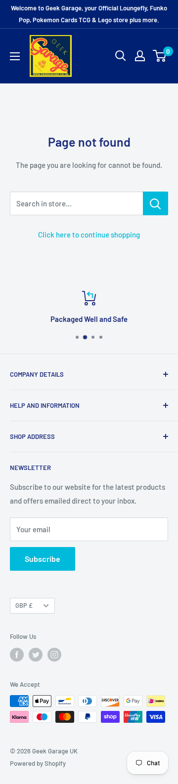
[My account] (140, 55)
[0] (160, 56)
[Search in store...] (155, 203)
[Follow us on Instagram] (54, 655)
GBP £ (24, 605)
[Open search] (120, 55)
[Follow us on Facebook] (17, 655)
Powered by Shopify (38, 763)
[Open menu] (15, 56)
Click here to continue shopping (89, 234)
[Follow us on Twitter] (36, 655)
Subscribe (42, 558)
